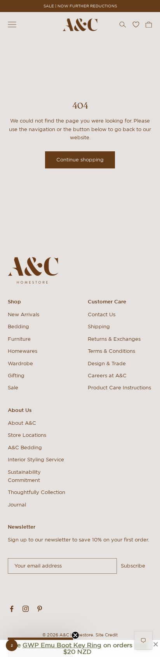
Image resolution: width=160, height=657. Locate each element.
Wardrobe (20, 363)
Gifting (16, 375)
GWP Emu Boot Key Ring (62, 644)
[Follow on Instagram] (26, 609)
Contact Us (101, 314)
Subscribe (133, 566)
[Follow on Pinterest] (39, 609)
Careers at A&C (107, 375)
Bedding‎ (18, 326)
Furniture (19, 339)
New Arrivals (23, 314)
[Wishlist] (136, 24)
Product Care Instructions (119, 388)
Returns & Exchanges (114, 339)
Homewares (22, 351)
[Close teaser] (75, 635)
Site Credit (107, 634)
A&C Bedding (25, 447)
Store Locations (27, 435)
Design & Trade (107, 363)
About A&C (22, 423)
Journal (17, 505)
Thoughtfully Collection (36, 492)
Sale (13, 388)
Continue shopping (80, 160)
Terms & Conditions (111, 351)
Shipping (99, 326)
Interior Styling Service (36, 460)
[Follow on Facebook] (12, 609)
